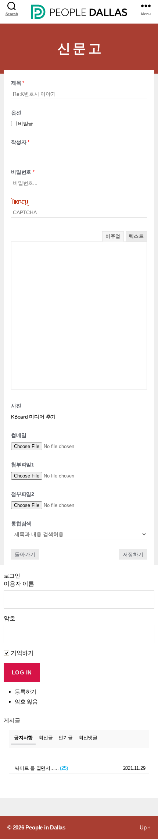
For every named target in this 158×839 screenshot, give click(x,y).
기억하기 (21, 653)
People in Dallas (45, 827)
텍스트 (136, 236)
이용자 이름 (19, 584)
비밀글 (25, 124)
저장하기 (133, 554)
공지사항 (23, 737)
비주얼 (112, 236)
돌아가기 (25, 554)
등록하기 (25, 691)
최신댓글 (88, 737)
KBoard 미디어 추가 (33, 417)
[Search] (11, 5)
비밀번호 (23, 172)
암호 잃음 (26, 701)
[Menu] (146, 5)
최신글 (46, 737)
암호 (9, 618)
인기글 (65, 737)
